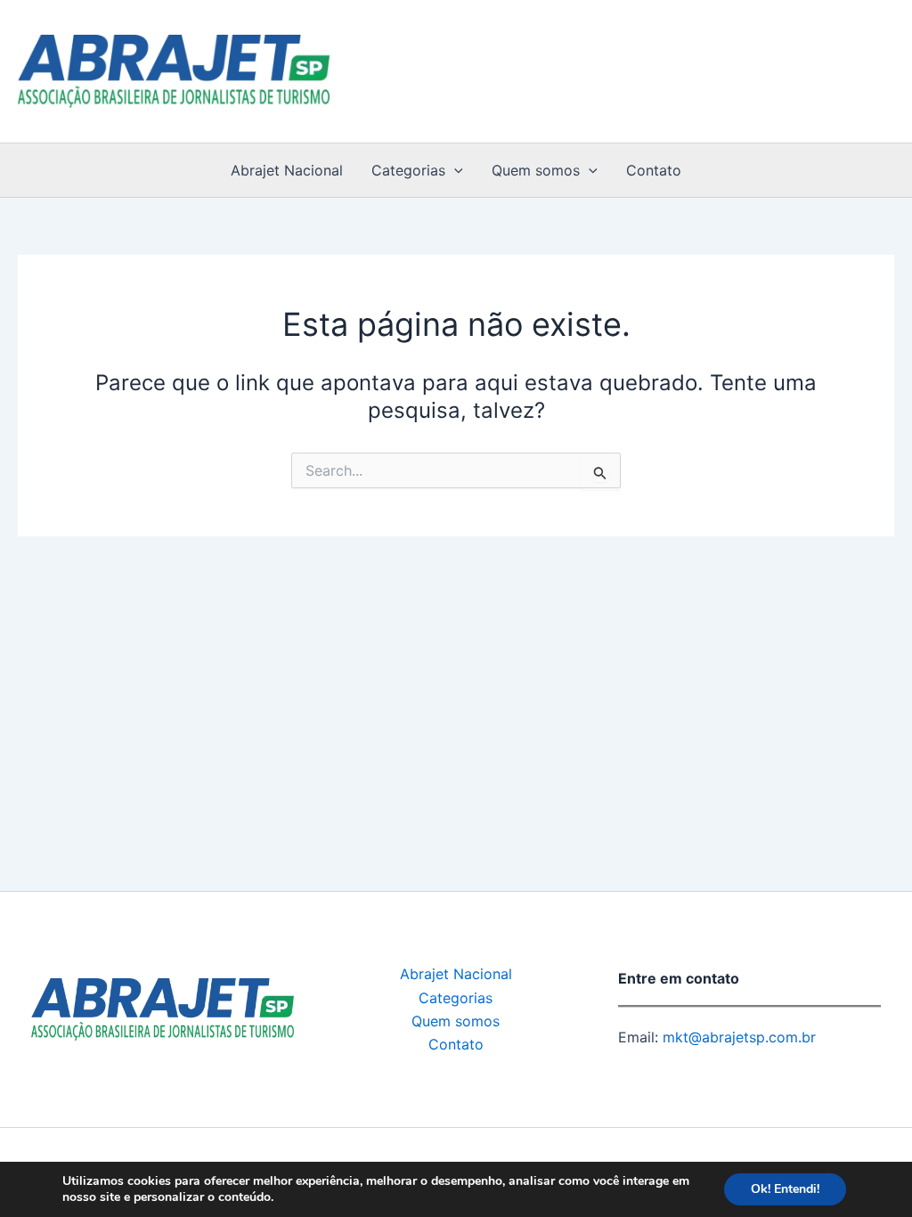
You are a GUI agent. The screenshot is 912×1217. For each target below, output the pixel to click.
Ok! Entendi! (785, 1188)
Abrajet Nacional (287, 170)
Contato (653, 170)
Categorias (408, 170)
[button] (454, 170)
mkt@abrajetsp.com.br (737, 1037)
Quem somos (536, 170)
